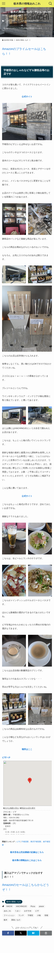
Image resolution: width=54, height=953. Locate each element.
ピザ (18, 842)
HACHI (9, 906)
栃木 (5, 920)
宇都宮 (30, 915)
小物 (39, 915)
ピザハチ (6, 757)
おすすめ (27, 911)
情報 (46, 915)
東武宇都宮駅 (35, 842)
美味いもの (15, 920)
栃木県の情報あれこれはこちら (27, 860)
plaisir (41, 906)
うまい (17, 911)
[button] (8, 933)
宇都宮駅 (25, 842)
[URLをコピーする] (46, 933)
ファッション (9, 915)
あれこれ (7, 911)
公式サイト (27, 96)
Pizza (33, 906)
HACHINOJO (21, 906)
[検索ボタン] (50, 3)
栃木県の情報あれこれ (27, 3)
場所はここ (27, 749)
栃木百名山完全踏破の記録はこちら (27, 852)
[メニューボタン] (3, 3)
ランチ (21, 915)
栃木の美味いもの (13, 21)
